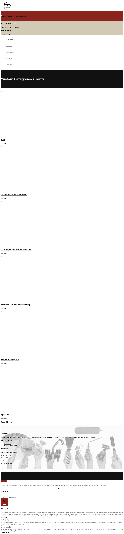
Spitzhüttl (6, 414)
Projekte (7, 7)
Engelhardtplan (10, 359)
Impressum (7, 444)
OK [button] (59, 488)
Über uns (7, 4)
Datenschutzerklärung (10, 445)
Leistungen (7, 5)
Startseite (7, 2)
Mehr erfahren (5, 491)
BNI (3, 139)
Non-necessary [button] (5, 526)
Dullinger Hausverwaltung (16, 249)
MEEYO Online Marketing (15, 304)
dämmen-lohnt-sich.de (14, 194)
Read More (4, 143)
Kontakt (6, 9)
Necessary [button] (4, 517)
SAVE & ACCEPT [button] (6, 532)
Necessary (6, 519)
